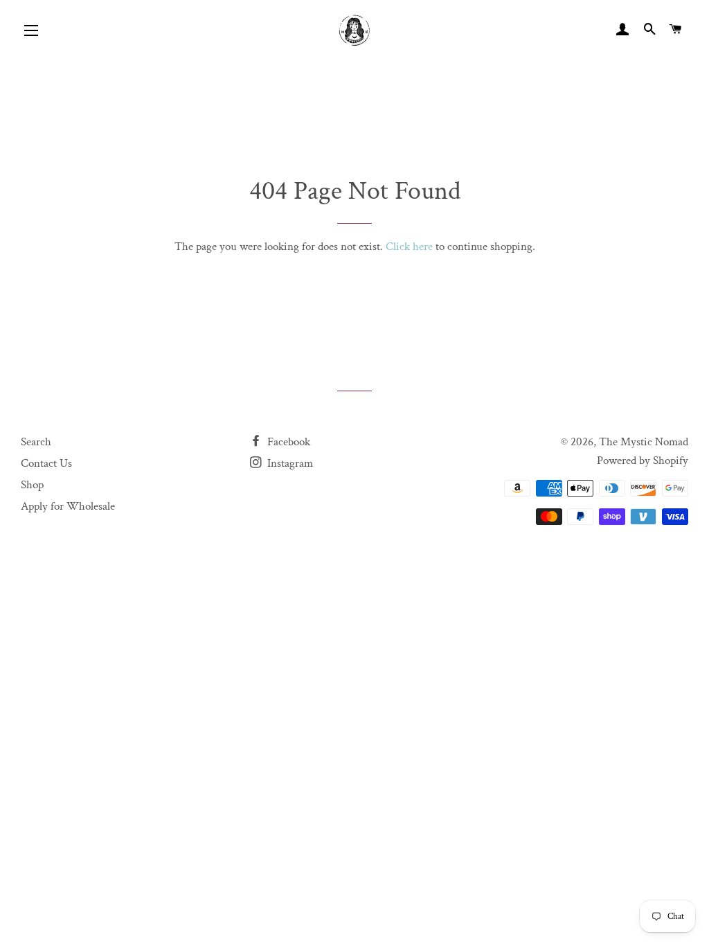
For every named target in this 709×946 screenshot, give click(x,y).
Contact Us (46, 463)
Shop (32, 484)
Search (36, 441)
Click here (409, 246)
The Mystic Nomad (643, 441)
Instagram (288, 463)
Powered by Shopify (642, 460)
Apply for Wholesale (68, 506)
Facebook (287, 441)
